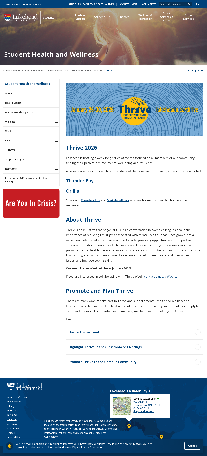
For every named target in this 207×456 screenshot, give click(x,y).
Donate (124, 4)
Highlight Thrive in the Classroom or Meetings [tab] (105, 347)
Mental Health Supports (19, 112)
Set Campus (192, 70)
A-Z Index (12, 423)
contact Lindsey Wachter (161, 276)
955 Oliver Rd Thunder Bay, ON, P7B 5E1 (147, 403)
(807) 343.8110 (141, 408)
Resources (11, 168)
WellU (8, 131)
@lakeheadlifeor (118, 200)
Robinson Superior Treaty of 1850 (69, 428)
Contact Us (13, 428)
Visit (134, 4)
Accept (192, 446)
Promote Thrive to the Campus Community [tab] (103, 362)
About (8, 93)
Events (98, 70)
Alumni (109, 4)
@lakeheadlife (90, 200)
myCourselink (14, 401)
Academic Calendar (17, 397)
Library (11, 406)
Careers (11, 432)
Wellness (10, 121)
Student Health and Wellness (73, 70)
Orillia (26, 4)
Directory (12, 419)
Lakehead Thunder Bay (128, 391)
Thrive (11, 149)
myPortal (12, 414)
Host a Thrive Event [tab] (84, 332)
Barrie (37, 4)
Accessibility (13, 437)
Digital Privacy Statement (87, 447)
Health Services (13, 102)
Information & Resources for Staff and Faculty (27, 180)
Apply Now (149, 4)
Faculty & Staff (93, 4)
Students (74, 4)
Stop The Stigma (15, 159)
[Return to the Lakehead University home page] (21, 17)
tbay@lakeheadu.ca (143, 411)
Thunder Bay (12, 4)
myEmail (11, 410)
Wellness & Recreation (40, 70)
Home (6, 70)
